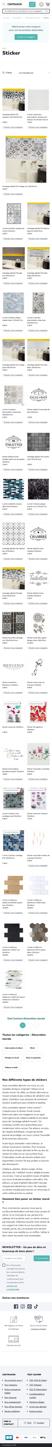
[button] (16, 1025)
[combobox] (26, 11)
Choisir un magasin (26, 37)
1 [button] (22, 1025)
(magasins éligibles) (38, 1329)
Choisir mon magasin (13, 127)
